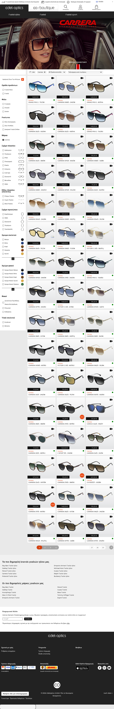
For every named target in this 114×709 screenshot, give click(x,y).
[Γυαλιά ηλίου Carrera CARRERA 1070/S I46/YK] (100, 290)
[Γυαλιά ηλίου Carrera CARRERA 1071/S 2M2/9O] (100, 524)
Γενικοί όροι (5, 698)
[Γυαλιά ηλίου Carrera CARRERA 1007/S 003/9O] (100, 378)
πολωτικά (7, 308)
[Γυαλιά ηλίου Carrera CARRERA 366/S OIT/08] (41, 320)
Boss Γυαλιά (61, 592)
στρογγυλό (8, 176)
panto (7, 165)
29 (103, 547)
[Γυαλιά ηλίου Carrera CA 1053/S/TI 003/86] (100, 466)
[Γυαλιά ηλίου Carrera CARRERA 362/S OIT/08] (71, 495)
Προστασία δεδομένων (17, 698)
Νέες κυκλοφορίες (10, 122)
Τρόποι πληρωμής (44, 651)
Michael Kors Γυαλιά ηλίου (63, 568)
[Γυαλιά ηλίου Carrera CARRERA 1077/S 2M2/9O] (41, 290)
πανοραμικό (8, 161)
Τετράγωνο (8, 154)
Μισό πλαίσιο (9, 204)
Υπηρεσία (42, 648)
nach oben (108, 693)
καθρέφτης (8, 312)
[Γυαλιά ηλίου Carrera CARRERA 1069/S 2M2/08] (71, 86)
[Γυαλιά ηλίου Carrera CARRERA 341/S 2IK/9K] (100, 437)
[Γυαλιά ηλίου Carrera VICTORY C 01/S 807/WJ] (71, 349)
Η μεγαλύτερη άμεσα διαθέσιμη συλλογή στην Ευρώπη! (22, 2)
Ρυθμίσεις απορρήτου (8, 651)
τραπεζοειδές (9, 229)
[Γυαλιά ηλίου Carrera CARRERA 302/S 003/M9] (41, 115)
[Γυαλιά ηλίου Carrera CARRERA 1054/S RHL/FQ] (41, 524)
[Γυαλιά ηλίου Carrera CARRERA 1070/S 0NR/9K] (41, 261)
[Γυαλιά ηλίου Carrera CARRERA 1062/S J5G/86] (100, 349)
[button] (14, 7)
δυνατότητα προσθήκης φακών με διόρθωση (12, 302)
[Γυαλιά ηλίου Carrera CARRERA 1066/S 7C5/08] (71, 232)
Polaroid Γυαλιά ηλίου (9, 576)
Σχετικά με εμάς (7, 648)
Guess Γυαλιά (62, 590)
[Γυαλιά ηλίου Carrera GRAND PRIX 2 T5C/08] (41, 86)
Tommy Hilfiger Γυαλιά (65, 595)
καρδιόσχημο (9, 214)
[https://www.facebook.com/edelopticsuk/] (100, 668)
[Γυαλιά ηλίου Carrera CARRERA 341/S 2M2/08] (41, 378)
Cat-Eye (7, 173)
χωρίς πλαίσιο (9, 200)
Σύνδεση (80, 9)
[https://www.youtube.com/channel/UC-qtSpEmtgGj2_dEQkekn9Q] (109, 668)
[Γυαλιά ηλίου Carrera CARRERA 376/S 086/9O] (71, 466)
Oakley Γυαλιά (7, 590)
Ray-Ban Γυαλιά (7, 587)
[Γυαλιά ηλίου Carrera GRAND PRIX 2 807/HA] (100, 86)
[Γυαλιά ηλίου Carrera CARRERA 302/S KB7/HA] (71, 115)
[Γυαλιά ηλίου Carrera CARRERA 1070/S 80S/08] (71, 144)
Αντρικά (7, 108)
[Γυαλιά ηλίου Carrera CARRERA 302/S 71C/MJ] (71, 378)
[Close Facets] (13, 72)
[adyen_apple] (25, 667)
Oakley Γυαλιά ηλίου (9, 568)
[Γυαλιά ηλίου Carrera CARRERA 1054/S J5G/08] (100, 203)
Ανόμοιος (7, 169)
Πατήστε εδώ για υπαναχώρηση (15, 694)
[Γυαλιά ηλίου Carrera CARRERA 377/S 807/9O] (41, 495)
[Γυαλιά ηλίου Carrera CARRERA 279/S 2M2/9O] (71, 261)
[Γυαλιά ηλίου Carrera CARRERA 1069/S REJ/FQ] (71, 203)
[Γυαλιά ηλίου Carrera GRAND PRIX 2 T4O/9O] (100, 115)
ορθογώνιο (8, 150)
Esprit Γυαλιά (62, 598)
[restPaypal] (18, 667)
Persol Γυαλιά (62, 587)
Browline (8, 180)
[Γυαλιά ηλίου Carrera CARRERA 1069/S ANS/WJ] (41, 173)
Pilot (6, 158)
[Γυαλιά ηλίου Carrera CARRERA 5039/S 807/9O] (41, 349)
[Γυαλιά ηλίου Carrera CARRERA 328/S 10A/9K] (100, 320)
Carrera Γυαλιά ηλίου (9, 573)
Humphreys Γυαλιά (9, 592)
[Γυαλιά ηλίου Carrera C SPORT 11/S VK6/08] (71, 437)
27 (92, 547)
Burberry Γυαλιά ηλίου (61, 576)
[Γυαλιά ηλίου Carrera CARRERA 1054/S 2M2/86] (41, 203)
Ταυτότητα (28, 698)
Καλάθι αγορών (96, 9)
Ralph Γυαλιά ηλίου (60, 573)
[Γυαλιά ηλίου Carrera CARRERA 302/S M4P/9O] (100, 173)
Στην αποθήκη (9, 125)
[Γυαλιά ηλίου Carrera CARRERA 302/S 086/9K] (41, 144)
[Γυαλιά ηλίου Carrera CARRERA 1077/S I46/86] (71, 524)
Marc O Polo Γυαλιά (9, 595)
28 (97, 547)
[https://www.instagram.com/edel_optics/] (104, 668)
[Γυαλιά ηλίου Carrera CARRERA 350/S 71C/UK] (41, 232)
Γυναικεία (7, 104)
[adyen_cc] (3, 667)
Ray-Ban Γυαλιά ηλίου (9, 565)
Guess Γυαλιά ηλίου (60, 571)
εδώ (68, 623)
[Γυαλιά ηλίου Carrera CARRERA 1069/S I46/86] (100, 144)
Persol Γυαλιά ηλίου (9, 571)
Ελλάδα (101, 1)
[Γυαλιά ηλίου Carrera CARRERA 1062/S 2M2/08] (100, 495)
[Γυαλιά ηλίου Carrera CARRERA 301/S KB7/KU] (41, 437)
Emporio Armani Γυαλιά (10, 598)
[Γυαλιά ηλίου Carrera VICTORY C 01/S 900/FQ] (100, 232)
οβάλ (6, 218)
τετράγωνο (8, 225)
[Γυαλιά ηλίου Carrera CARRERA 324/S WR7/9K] (41, 466)
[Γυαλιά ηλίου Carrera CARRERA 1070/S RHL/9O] (71, 173)
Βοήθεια (79, 648)
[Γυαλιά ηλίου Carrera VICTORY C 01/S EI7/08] (71, 290)
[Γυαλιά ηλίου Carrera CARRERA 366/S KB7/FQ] (71, 320)
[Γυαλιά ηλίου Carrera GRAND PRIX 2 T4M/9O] (100, 261)
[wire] (31, 667)
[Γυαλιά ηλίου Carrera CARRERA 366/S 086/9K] (41, 407)
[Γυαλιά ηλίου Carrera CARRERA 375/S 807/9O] (71, 407)
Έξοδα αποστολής (44, 654)
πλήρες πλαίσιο (9, 196)
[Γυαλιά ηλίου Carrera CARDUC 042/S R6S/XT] (100, 407)
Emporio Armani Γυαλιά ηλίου (64, 565)
